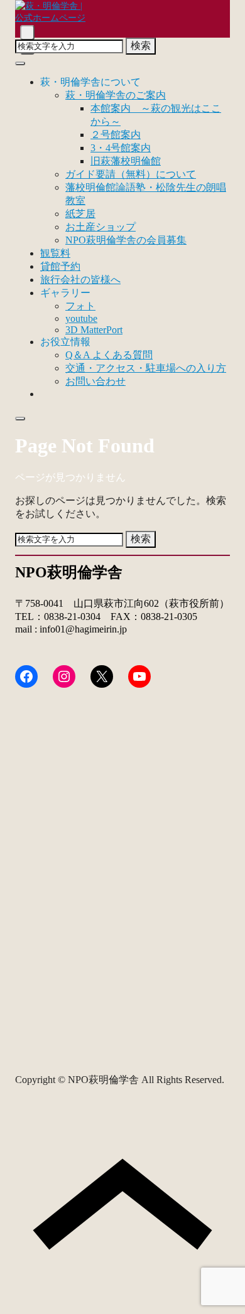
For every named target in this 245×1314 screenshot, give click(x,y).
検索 (141, 45)
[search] (27, 32)
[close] (20, 63)
